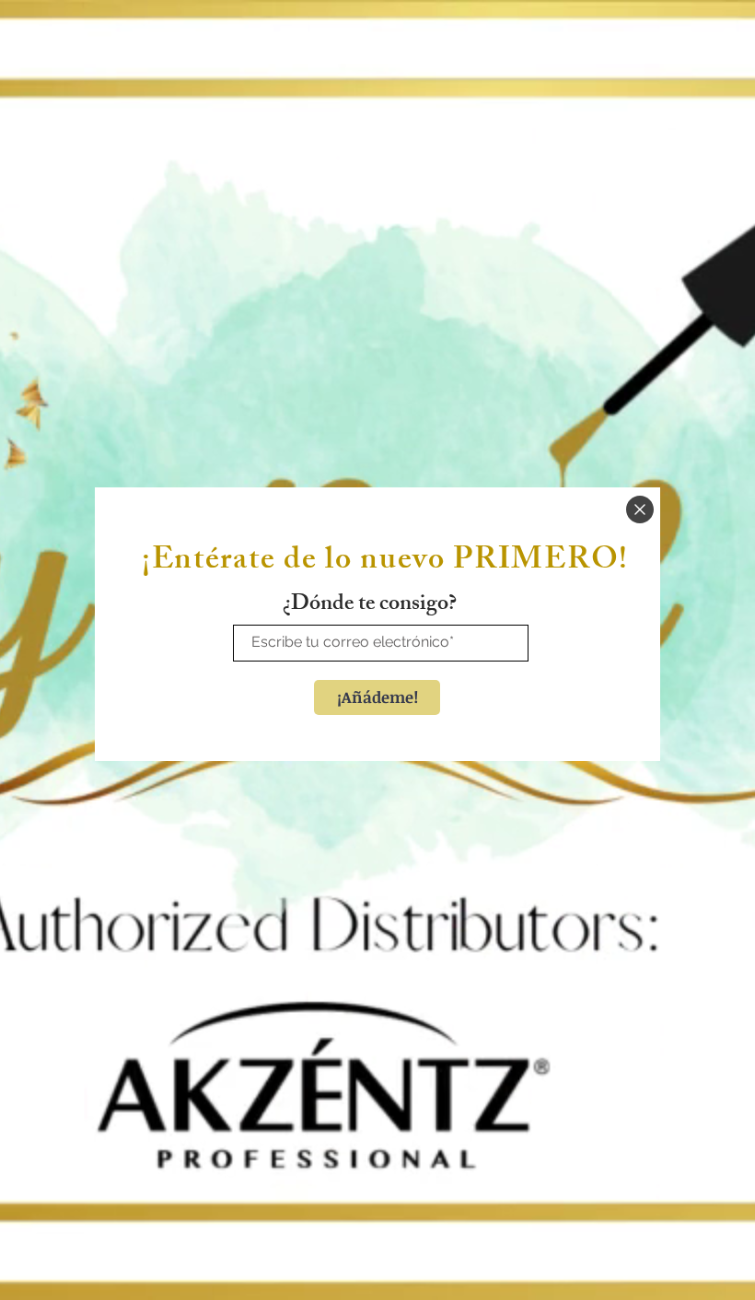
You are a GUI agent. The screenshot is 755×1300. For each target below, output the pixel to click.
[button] (640, 509)
